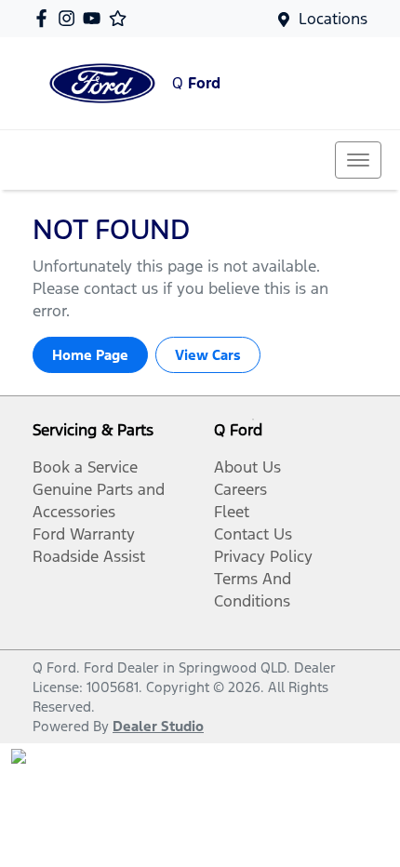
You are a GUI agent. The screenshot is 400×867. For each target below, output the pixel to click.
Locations (333, 18)
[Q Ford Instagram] (70, 18)
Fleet (231, 511)
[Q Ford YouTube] (95, 18)
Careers (240, 489)
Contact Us (253, 534)
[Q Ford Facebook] (45, 18)
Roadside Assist (89, 556)
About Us (247, 467)
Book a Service (85, 467)
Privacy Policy (263, 556)
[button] (358, 160)
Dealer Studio (158, 726)
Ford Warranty (84, 534)
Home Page (90, 355)
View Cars (208, 355)
